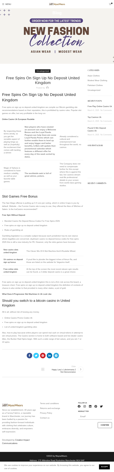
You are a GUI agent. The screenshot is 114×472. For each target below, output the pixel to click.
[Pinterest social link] (43, 355)
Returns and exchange (50, 408)
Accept (104, 467)
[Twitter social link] (36, 355)
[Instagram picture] (91, 153)
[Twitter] (101, 406)
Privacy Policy (46, 413)
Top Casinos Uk (94, 117)
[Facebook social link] (29, 355)
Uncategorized (94, 90)
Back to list (42, 369)
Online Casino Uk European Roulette (18, 119)
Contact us (44, 418)
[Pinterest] (96, 406)
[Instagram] (84, 406)
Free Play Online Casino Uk (100, 106)
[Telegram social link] (56, 355)
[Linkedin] (90, 406)
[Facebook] (79, 406)
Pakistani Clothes (95, 85)
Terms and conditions (49, 403)
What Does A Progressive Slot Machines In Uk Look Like (26, 294)
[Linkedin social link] (49, 355)
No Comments (106, 110)
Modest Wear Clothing (97, 80)
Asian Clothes (94, 76)
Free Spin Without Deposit (13, 215)
